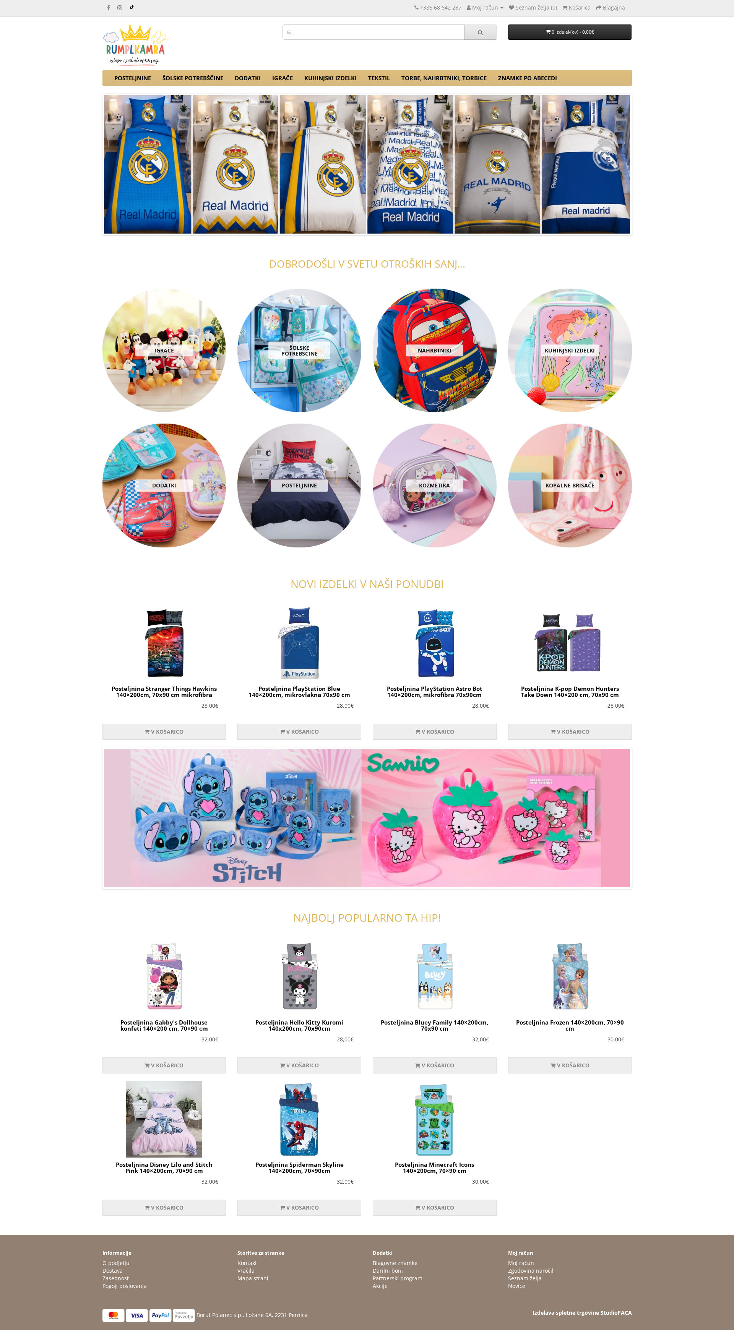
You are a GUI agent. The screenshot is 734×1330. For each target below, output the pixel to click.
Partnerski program (397, 1278)
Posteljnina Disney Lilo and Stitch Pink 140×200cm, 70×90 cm (164, 1168)
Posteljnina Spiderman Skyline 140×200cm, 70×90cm (299, 1168)
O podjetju (116, 1263)
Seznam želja (525, 1278)
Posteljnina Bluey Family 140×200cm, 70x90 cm (434, 1025)
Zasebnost (115, 1278)
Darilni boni (388, 1270)
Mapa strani (252, 1278)
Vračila (246, 1270)
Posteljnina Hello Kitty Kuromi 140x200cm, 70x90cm (299, 1025)
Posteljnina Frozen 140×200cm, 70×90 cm (570, 1025)
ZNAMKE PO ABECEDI (527, 78)
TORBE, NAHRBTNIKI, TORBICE (444, 78)
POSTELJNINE (132, 78)
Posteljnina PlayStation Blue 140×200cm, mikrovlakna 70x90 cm (299, 692)
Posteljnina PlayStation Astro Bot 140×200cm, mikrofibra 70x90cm (434, 692)
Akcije (380, 1285)
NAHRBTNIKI (434, 350)
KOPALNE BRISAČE (570, 485)
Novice (516, 1285)
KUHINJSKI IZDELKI (330, 78)
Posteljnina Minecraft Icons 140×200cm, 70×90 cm (434, 1168)
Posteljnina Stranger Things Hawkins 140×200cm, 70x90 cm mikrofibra (164, 692)
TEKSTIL (379, 78)
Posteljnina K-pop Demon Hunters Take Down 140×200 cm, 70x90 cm (570, 692)
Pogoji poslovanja (124, 1285)
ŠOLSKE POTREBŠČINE (192, 78)
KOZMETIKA (434, 485)
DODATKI (248, 78)
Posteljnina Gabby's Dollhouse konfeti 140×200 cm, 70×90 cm (164, 1025)
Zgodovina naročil (531, 1270)
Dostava (112, 1270)
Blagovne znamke (395, 1263)
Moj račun (521, 1263)
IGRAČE (282, 78)
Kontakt (247, 1263)
